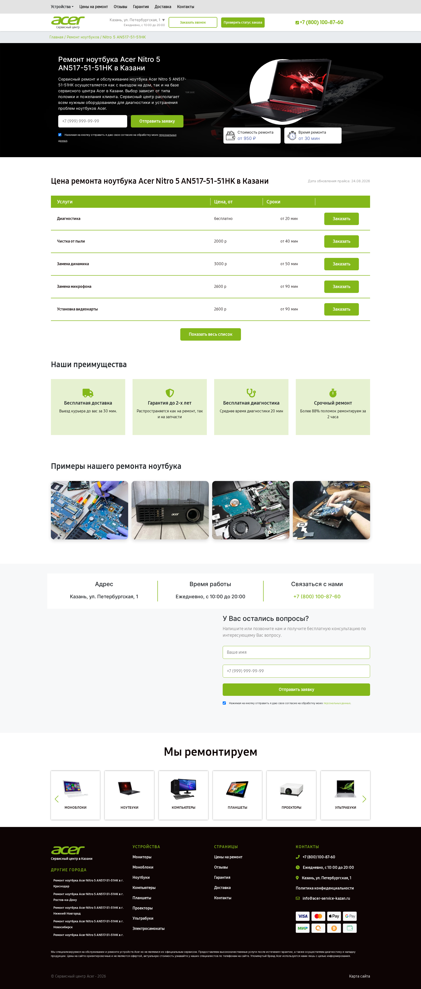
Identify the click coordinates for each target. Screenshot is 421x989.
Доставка (163, 6)
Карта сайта (359, 976)
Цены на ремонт (93, 6)
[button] (56, 799)
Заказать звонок (193, 22)
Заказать (341, 218)
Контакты (185, 6)
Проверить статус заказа (243, 22)
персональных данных (337, 703)
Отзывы (120, 6)
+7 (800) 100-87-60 (317, 596)
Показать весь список (210, 334)
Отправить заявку (157, 121)
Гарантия (141, 6)
